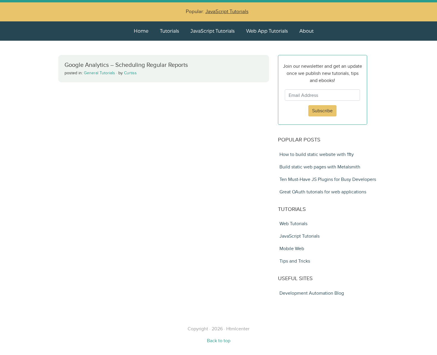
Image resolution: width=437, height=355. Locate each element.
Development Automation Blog (311, 293)
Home (141, 31)
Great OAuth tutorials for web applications (322, 191)
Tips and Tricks (294, 261)
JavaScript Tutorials (227, 11)
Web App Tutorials (267, 31)
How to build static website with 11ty (316, 154)
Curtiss (130, 73)
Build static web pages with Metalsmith (319, 166)
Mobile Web (291, 248)
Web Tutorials (293, 223)
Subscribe (322, 110)
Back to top (218, 340)
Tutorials (169, 31)
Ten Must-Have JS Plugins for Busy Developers (327, 179)
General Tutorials (99, 73)
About (306, 31)
